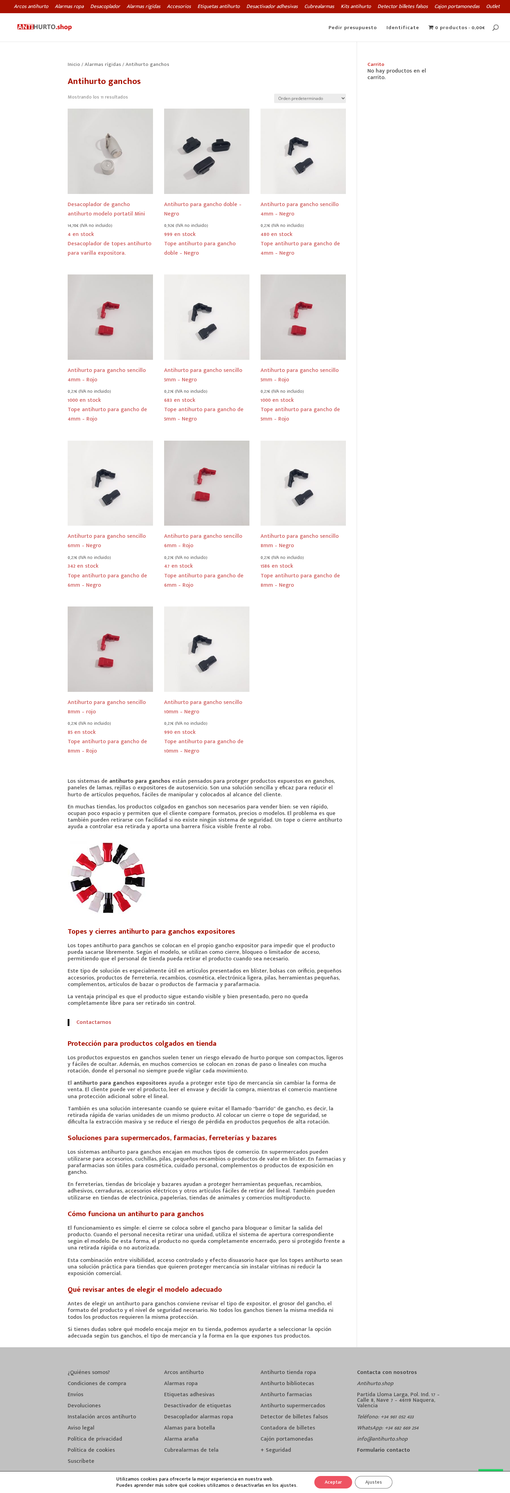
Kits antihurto (356, 7)
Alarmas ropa (69, 7)
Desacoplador (105, 7)
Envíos (75, 1394)
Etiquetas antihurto (218, 7)
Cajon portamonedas (456, 7)
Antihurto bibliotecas (287, 1383)
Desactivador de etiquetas (197, 1405)
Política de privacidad (95, 1439)
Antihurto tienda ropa (288, 1372)
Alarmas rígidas (143, 7)
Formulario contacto (383, 1450)
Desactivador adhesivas (272, 7)
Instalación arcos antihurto (102, 1417)
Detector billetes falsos (402, 7)
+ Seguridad (276, 1450)
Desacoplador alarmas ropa (198, 1417)
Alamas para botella (189, 1428)
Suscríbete (81, 1461)
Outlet (493, 7)
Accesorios (179, 7)
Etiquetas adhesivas (189, 1394)
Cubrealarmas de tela (191, 1450)
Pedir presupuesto (353, 28)
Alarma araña (181, 1439)
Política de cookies (91, 1450)
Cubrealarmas (319, 7)
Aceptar (333, 1482)
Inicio (74, 64)
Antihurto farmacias (286, 1394)
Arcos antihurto (31, 7)
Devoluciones (84, 1405)
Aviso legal (81, 1428)
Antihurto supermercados (293, 1405)
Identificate (402, 28)
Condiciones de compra (97, 1383)
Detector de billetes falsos (294, 1417)
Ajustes (373, 1482)
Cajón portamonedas (287, 1439)
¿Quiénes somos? (89, 1372)
